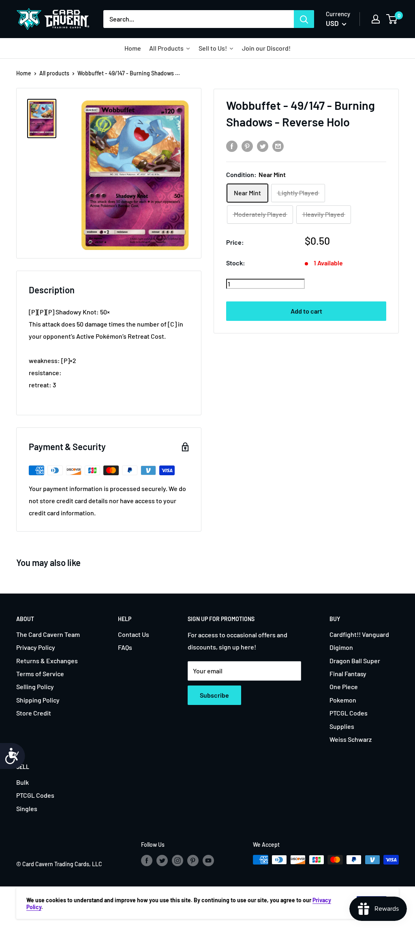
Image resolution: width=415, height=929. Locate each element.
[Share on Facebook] (231, 145)
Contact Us (133, 634)
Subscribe (214, 695)
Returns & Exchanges (47, 660)
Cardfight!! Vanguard (359, 634)
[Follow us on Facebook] (146, 860)
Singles (26, 808)
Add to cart (306, 311)
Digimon (341, 647)
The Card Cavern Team (48, 634)
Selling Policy (35, 686)
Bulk (22, 782)
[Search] (304, 19)
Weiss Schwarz (350, 739)
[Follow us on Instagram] (177, 860)
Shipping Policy (38, 700)
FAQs (125, 647)
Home (23, 73)
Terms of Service (40, 673)
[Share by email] (278, 145)
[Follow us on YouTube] (208, 860)
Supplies (341, 726)
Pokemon (342, 700)
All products (54, 73)
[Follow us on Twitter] (162, 860)
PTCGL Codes (348, 713)
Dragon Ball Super (354, 660)
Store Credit (33, 713)
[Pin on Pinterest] (247, 145)
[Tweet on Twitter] (262, 145)
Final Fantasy (347, 673)
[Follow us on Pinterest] (193, 860)
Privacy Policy (35, 647)
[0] (392, 19)
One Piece (343, 686)
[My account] (376, 19)
